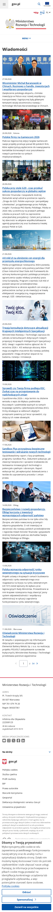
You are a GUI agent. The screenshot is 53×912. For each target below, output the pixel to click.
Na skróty (7, 751)
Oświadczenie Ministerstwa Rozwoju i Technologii (23, 635)
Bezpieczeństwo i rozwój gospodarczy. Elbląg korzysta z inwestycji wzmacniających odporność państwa (23, 512)
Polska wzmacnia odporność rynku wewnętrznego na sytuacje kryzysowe (23, 571)
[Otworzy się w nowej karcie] (4, 741)
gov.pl (12, 761)
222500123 (7, 722)
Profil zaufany (9, 779)
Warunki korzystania (12, 793)
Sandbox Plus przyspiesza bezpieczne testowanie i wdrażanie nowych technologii (26, 450)
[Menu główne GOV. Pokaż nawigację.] (4, 4)
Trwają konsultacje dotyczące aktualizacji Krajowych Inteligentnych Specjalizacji (25, 329)
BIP (3, 783)
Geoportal (7, 797)
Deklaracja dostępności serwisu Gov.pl (21, 802)
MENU (25, 38)
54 (33, 663)
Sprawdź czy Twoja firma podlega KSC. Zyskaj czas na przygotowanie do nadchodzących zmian (23, 391)
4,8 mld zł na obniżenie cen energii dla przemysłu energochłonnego (23, 260)
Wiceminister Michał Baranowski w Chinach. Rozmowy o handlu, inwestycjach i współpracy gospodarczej (26, 86)
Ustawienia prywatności (14, 807)
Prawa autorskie (10, 788)
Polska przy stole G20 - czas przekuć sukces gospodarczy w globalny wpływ (24, 190)
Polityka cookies (10, 769)
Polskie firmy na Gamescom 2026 (20, 137)
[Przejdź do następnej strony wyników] (37, 663)
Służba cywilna (9, 774)
